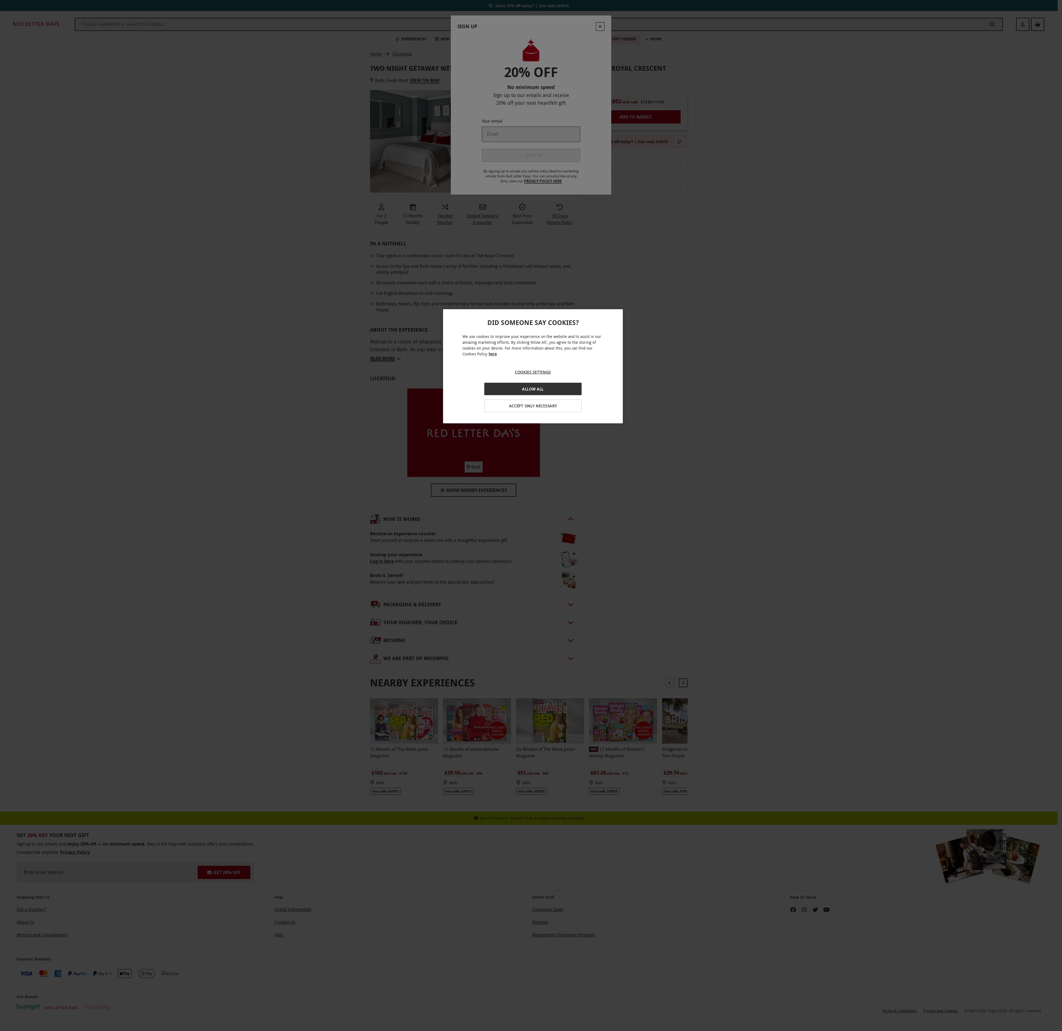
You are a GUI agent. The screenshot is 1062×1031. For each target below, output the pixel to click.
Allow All (533, 389)
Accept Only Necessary (533, 405)
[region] (533, 366)
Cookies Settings (533, 372)
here (493, 353)
